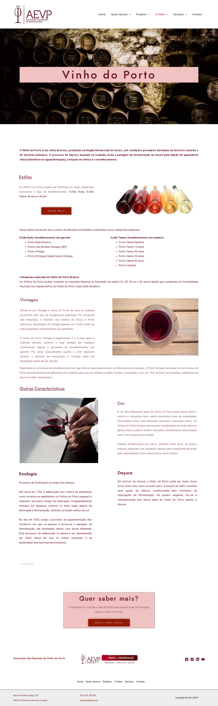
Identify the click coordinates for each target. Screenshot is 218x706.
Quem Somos (119, 14)
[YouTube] (203, 659)
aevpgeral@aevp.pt (89, 700)
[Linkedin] (197, 659)
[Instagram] (192, 659)
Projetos (141, 14)
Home (102, 14)
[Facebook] (186, 659)
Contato (197, 14)
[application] (129, 14)
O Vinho (160, 14)
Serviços (178, 14)
